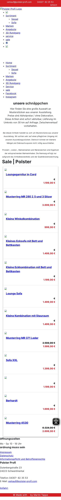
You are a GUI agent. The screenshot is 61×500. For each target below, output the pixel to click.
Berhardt (11, 400)
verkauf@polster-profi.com (18, 2)
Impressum (6, 452)
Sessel (14, 19)
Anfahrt (4, 488)
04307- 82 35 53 (44, 2)
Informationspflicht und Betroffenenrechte (22, 459)
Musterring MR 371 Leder (22, 338)
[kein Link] (1, 498)
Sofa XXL (12, 360)
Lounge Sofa (14, 293)
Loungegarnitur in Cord (21, 174)
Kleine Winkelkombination (23, 218)
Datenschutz (6, 455)
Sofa (13, 22)
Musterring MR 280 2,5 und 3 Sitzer (29, 196)
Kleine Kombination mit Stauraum (27, 315)
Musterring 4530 (17, 422)
